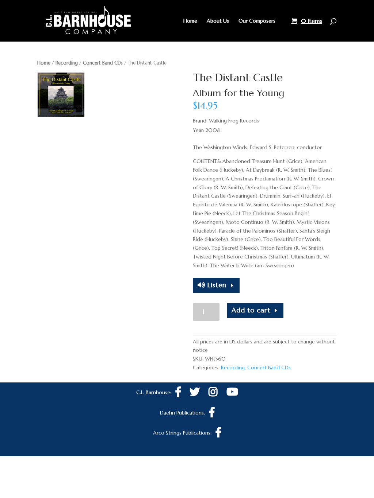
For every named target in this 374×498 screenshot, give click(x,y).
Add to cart (251, 310)
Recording (67, 63)
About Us (218, 21)
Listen (215, 285)
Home (190, 21)
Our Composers (256, 21)
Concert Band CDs (103, 63)
